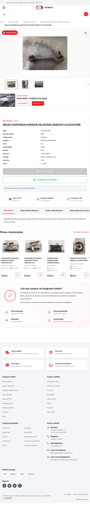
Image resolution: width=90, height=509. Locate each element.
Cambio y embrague (30, 445)
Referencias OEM (8, 408)
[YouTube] (15, 486)
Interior (4, 437)
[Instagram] (9, 486)
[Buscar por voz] (4, 14)
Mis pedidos (51, 395)
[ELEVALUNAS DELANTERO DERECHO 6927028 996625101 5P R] (10, 246)
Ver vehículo (36, 103)
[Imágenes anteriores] (2, 84)
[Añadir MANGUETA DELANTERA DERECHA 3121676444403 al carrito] (85, 274)
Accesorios (5, 428)
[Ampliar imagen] (85, 32)
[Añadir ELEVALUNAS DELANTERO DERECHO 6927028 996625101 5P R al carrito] (17, 274)
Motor (4, 445)
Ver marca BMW (22, 103)
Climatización (6, 441)
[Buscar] (86, 14)
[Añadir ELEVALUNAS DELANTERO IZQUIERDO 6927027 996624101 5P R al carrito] (40, 274)
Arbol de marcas (7, 403)
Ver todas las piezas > (82, 232)
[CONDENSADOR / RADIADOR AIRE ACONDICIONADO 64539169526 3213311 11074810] (56, 246)
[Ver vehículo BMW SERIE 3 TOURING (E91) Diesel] (7, 100)
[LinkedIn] (20, 486)
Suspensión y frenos (30, 437)
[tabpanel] (45, 220)
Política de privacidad (81, 494)
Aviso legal (67, 494)
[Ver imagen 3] (39, 84)
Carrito (49, 403)
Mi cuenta (50, 390)
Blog (3, 416)
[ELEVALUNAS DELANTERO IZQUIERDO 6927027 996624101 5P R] (33, 246)
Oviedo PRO (51, 412)
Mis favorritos (51, 399)
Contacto (5, 412)
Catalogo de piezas (53, 382)
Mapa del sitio (7, 395)
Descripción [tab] (8, 210)
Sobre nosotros (7, 382)
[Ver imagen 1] (11, 84)
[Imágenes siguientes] (88, 84)
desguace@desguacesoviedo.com (62, 453)
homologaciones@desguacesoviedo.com (64, 460)
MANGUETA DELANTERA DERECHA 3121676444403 (78, 259)
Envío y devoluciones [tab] (54, 210)
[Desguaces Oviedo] (44, 7)
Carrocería (27, 428)
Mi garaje (50, 408)
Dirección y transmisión (31, 441)
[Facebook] (4, 486)
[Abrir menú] (3, 7)
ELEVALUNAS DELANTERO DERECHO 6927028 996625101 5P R (10, 260)
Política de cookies (82, 499)
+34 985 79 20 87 (56, 439)
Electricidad (28, 432)
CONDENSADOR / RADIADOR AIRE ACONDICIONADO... (53, 260)
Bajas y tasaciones (8, 386)
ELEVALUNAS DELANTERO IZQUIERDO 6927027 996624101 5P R (32, 260)
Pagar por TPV (7, 399)
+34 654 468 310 (56, 446)
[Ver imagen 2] (25, 84)
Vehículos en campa (53, 386)
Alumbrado (6, 432)
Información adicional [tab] (29, 210)
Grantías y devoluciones (10, 390)
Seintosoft (8, 498)
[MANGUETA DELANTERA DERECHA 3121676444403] (79, 246)
